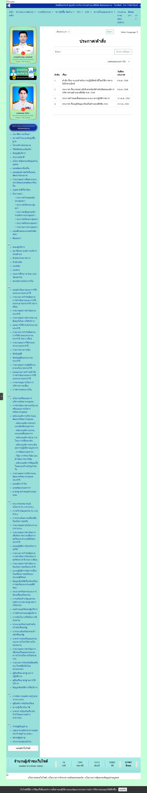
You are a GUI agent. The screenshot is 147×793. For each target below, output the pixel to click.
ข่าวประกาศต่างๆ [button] (25, 12)
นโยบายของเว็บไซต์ (37, 777)
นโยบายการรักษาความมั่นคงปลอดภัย (65, 777)
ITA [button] (79, 12)
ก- (136, 19)
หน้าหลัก (11, 14)
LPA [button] (87, 12)
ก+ (136, 15)
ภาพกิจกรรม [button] (44, 12)
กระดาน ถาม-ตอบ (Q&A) (121, 17)
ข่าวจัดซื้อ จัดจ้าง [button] (64, 12)
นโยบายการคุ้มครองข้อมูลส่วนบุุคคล (102, 777)
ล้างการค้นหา (123, 52)
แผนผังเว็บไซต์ (23, 748)
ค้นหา (109, 32)
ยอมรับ (122, 789)
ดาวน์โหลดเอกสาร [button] (103, 12)
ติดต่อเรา (131, 14)
